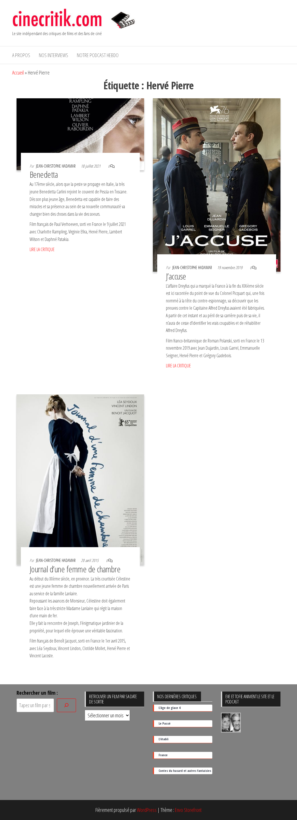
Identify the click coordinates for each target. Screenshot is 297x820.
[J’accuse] (216, 184)
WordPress (147, 809)
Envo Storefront (188, 809)
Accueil (18, 72)
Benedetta (44, 174)
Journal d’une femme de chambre (75, 569)
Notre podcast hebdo (98, 55)
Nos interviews (53, 55)
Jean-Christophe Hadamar (56, 166)
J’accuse (176, 276)
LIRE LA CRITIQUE (42, 249)
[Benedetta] (80, 133)
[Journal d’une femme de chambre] (80, 478)
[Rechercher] (66, 705)
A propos (21, 55)
